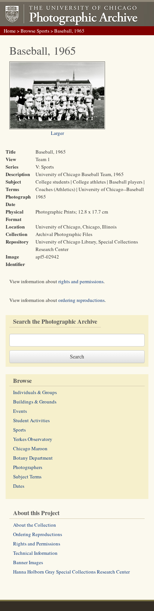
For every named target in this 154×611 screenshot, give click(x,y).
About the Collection (34, 524)
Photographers (27, 467)
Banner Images (28, 562)
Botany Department (33, 457)
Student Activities (31, 420)
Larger (57, 133)
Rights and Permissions (36, 543)
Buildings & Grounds (34, 401)
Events (20, 411)
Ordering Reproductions (37, 534)
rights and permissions (81, 281)
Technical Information (35, 553)
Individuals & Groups (35, 392)
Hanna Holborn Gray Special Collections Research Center (71, 571)
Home (10, 30)
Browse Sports (35, 30)
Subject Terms (27, 476)
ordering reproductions (81, 300)
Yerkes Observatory (32, 439)
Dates (18, 486)
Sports (19, 429)
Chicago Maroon (30, 448)
